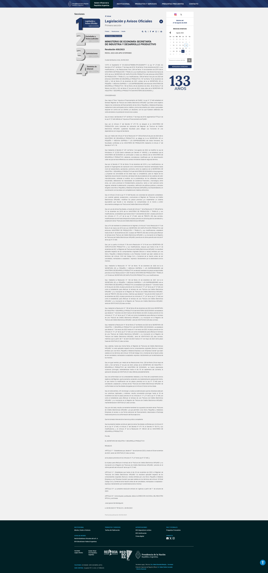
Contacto (193, 4)
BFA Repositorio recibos (143, 530)
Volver (108, 16)
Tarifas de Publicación (112, 530)
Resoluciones (115, 31)
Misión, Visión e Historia (82, 530)
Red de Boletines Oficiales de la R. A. (86, 538)
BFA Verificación (141, 533)
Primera (107, 31)
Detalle (123, 31)
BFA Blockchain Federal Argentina (85, 541)
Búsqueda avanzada (180, 67)
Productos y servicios (146, 4)
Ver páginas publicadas (113, 36)
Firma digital (140, 536)
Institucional (123, 4)
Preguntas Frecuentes (173, 4)
